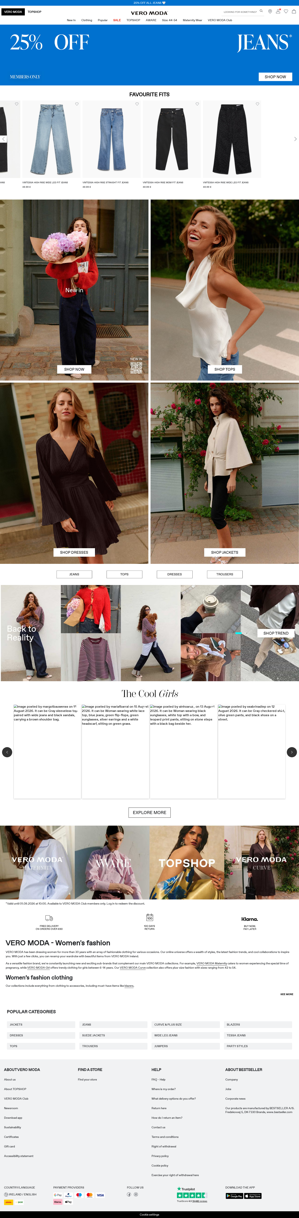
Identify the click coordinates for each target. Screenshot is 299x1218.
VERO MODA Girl (38, 967)
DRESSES (16, 1035)
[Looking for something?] (261, 11)
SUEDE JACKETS (93, 1035)
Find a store (90, 1070)
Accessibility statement (18, 1156)
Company (231, 1079)
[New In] (74, 290)
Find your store (87, 1079)
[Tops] (225, 335)
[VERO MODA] (149, 13)
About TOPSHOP (15, 1089)
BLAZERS (233, 1024)
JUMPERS (161, 1046)
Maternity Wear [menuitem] (192, 20)
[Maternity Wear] (37, 862)
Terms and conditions (165, 1136)
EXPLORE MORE (149, 812)
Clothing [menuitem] (86, 20)
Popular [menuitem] (103, 20)
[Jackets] (225, 518)
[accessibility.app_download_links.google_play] (234, 1198)
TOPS (13, 1046)
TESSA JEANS (236, 1035)
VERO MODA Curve (133, 967)
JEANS (86, 1024)
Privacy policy (160, 1156)
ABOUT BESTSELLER (243, 1070)
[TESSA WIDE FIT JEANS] (149, 633)
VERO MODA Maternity (211, 963)
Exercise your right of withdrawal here (175, 1175)
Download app (13, 1117)
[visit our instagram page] (136, 1195)
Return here (159, 1108)
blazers (128, 985)
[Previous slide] (3, 139)
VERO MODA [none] (13, 11)
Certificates (11, 1136)
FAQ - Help (158, 1079)
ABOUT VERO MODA (22, 1070)
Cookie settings (149, 1214)
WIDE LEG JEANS (166, 1035)
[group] (29, 146)
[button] (29, 139)
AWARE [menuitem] (151, 20)
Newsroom (11, 1108)
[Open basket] (294, 11)
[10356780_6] (225, 245)
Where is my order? (164, 1089)
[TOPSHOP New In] (187, 862)
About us (10, 1079)
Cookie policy (160, 1165)
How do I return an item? (167, 1117)
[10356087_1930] (74, 428)
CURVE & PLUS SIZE (168, 1024)
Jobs (228, 1089)
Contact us (158, 1127)
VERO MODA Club (16, 1098)
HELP (156, 1070)
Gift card (9, 1146)
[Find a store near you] (270, 12)
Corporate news (235, 1098)
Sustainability (12, 1127)
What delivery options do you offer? (174, 1098)
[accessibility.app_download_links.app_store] (253, 1198)
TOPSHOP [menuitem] (133, 20)
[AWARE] (112, 862)
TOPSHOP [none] (34, 11)
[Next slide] (295, 139)
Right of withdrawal (164, 1146)
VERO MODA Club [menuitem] (220, 20)
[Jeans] (149, 55)
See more (286, 994)
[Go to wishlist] (286, 12)
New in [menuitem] (71, 20)
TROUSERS (90, 1046)
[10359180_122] (225, 428)
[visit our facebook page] (129, 1195)
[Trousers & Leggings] (225, 574)
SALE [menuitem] (117, 20)
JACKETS (16, 1024)
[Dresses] (74, 518)
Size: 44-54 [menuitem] (169, 20)
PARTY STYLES (237, 1046)
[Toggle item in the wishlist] (54, 104)
